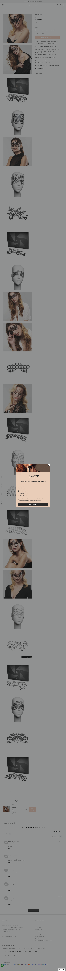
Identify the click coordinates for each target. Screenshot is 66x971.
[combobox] (61, 969)
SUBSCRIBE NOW (33, 504)
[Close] (48, 465)
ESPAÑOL (22, 493)
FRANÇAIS (22, 495)
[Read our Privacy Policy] (47, 501)
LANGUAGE (20, 488)
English (60, 969)
